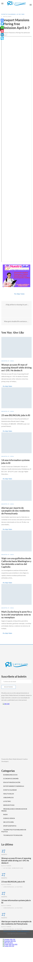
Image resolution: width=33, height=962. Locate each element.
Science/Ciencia (9, 818)
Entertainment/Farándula (13, 786)
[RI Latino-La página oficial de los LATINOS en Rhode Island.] (16, 3)
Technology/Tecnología (12, 835)
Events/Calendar (8, 14)
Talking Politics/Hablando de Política (13, 830)
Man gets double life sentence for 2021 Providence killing (16, 321)
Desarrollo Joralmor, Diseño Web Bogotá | (16, 931)
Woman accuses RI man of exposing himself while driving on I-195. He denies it (16, 367)
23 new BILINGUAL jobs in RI (15, 415)
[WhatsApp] (2, 27)
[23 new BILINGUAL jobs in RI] (16, 397)
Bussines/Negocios (10, 775)
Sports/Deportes (9, 826)
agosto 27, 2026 (7, 361)
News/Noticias (8, 805)
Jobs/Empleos (8, 797)
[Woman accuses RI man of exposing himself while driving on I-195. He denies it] (16, 347)
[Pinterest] (2, 31)
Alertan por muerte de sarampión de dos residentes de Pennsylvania (15, 511)
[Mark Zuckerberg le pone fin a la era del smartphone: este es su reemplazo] (16, 594)
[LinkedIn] (2, 34)
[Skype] (2, 38)
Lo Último (20, 14)
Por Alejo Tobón (19, 294)
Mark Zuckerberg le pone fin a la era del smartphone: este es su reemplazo (16, 614)
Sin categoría (8, 822)
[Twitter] (12, 294)
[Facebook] (9, 294)
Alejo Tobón (6, 865)
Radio (5, 814)
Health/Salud (8, 794)
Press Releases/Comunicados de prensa (14, 810)
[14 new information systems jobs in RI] (16, 442)
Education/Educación (11, 782)
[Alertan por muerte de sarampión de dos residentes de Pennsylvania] (16, 490)
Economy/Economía (11, 778)
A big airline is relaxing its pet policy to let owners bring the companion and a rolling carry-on (17, 305)
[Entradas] (16, 313)
